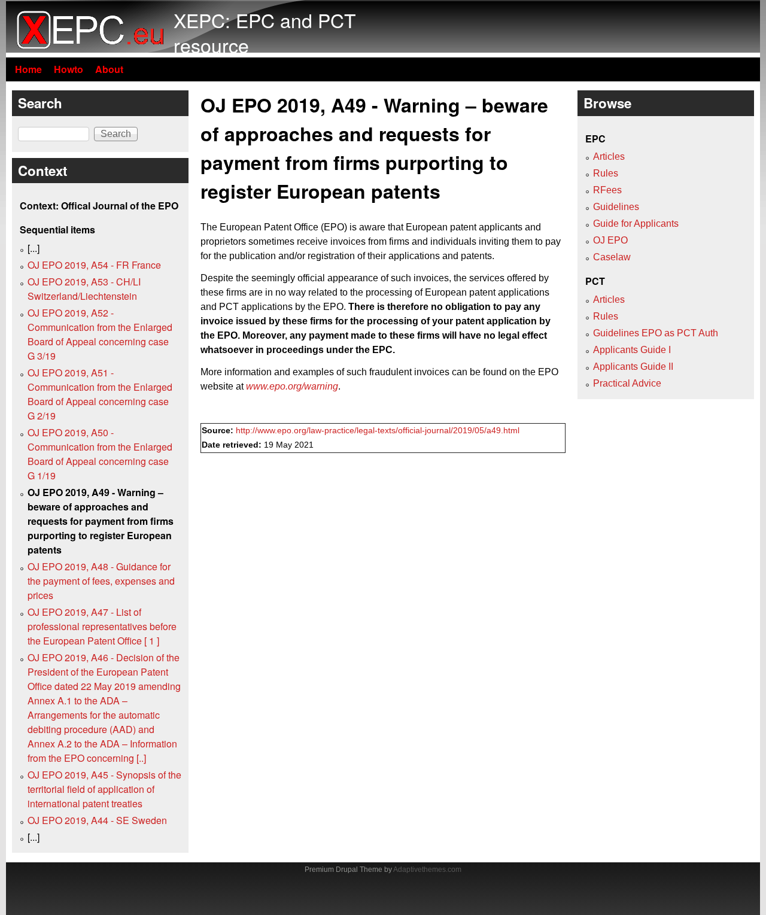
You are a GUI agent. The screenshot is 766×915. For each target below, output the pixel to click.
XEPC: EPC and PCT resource (265, 32)
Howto (68, 69)
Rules (605, 173)
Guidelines (616, 207)
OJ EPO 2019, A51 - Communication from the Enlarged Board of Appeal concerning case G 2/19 (100, 394)
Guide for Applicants (636, 223)
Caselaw (612, 257)
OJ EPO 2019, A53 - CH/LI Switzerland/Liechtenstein (84, 289)
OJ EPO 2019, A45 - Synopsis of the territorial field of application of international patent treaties (104, 789)
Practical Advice (627, 383)
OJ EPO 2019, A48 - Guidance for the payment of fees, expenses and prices (101, 581)
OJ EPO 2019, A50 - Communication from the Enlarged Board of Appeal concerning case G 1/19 (100, 453)
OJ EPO (610, 240)
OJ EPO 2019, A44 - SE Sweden (97, 820)
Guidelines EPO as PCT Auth (655, 333)
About (109, 69)
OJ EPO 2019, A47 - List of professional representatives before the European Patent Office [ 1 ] (102, 626)
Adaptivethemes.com (427, 869)
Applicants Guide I (632, 350)
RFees (607, 190)
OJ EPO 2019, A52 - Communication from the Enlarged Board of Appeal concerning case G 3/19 (100, 334)
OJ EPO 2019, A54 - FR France (94, 265)
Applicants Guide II (633, 366)
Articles (609, 156)
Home (28, 69)
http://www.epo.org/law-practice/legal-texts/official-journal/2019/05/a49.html (377, 430)
